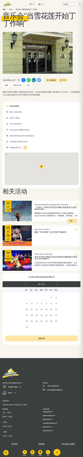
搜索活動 (41, 338)
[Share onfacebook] (23, 80)
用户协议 (14, 444)
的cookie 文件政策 (68, 444)
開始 (4, 9)
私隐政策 (41, 444)
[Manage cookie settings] (6, 452)
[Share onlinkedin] (34, 80)
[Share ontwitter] (39, 80)
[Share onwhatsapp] (29, 80)
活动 (10, 9)
